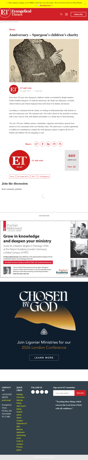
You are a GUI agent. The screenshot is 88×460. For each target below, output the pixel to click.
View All (71, 166)
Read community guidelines (12, 189)
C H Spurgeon (43, 176)
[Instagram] (42, 392)
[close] (85, 4)
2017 (33, 176)
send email (6, 400)
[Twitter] (37, 392)
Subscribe (78, 14)
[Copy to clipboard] (60, 143)
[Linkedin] (46, 392)
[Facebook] (33, 392)
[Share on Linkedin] (48, 143)
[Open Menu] (66, 14)
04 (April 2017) (23, 176)
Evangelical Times (47, 457)
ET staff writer (26, 88)
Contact (19, 421)
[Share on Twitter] (36, 143)
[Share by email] (54, 143)
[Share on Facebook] (42, 143)
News (12, 176)
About (18, 418)
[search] (61, 14)
